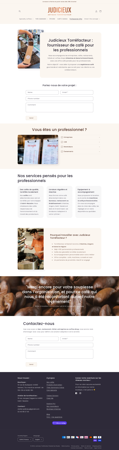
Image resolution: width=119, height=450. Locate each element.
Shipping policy (97, 446)
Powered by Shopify (54, 446)
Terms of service (86, 446)
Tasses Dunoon (52, 396)
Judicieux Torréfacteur (41, 446)
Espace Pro (51, 404)
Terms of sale (88, 448)
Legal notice (97, 448)
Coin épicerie (52, 390)
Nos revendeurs (53, 406)
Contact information (77, 448)
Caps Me (50, 398)
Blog (48, 414)
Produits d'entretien (54, 385)
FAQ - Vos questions (54, 417)
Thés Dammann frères (55, 387)
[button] (20, 11)
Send (31, 118)
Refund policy (66, 446)
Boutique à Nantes (54, 409)
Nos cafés (50, 382)
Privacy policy (75, 446)
